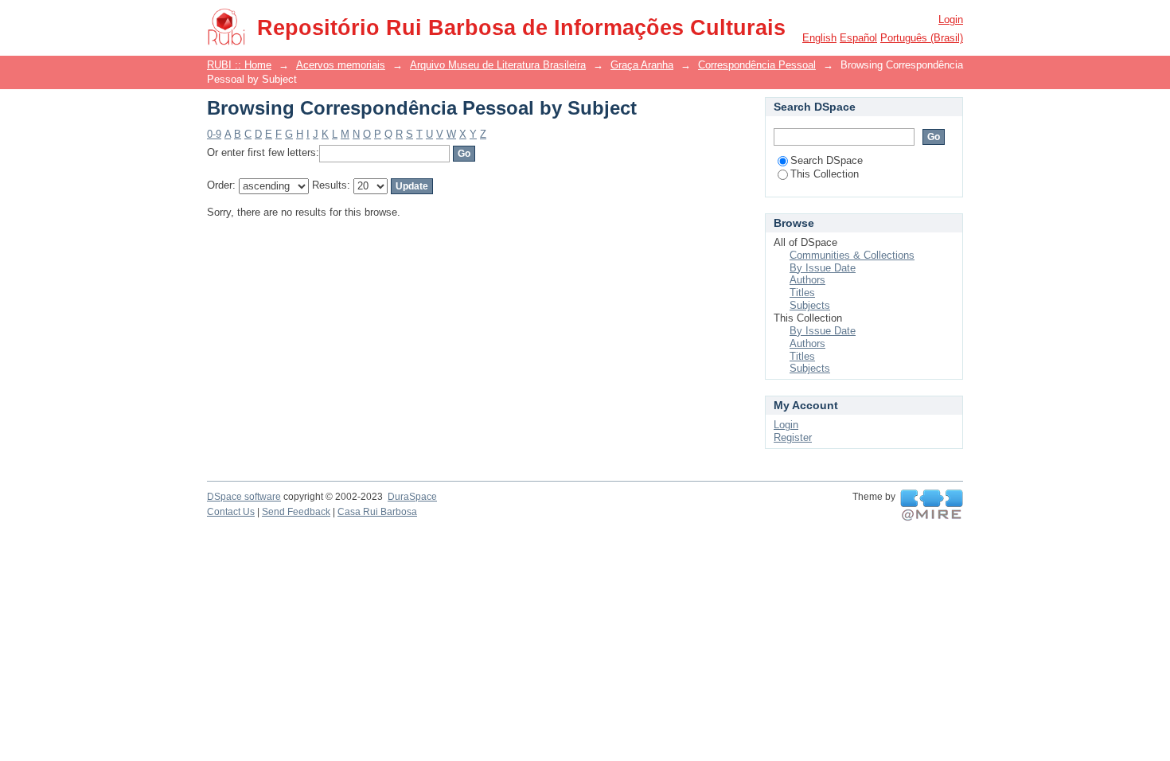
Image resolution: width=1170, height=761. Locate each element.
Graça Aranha (641, 65)
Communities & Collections (852, 255)
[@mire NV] (931, 505)
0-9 (214, 134)
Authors (807, 280)
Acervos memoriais (340, 65)
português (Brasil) (921, 38)
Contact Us (231, 511)
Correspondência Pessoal (757, 65)
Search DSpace (826, 160)
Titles (802, 293)
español (858, 38)
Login (950, 19)
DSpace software (244, 496)
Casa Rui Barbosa (377, 511)
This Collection (824, 174)
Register (793, 437)
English (819, 38)
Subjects (810, 305)
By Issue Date (823, 268)
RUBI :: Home (239, 65)
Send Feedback (296, 511)
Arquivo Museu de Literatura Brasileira (498, 65)
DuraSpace (412, 496)
